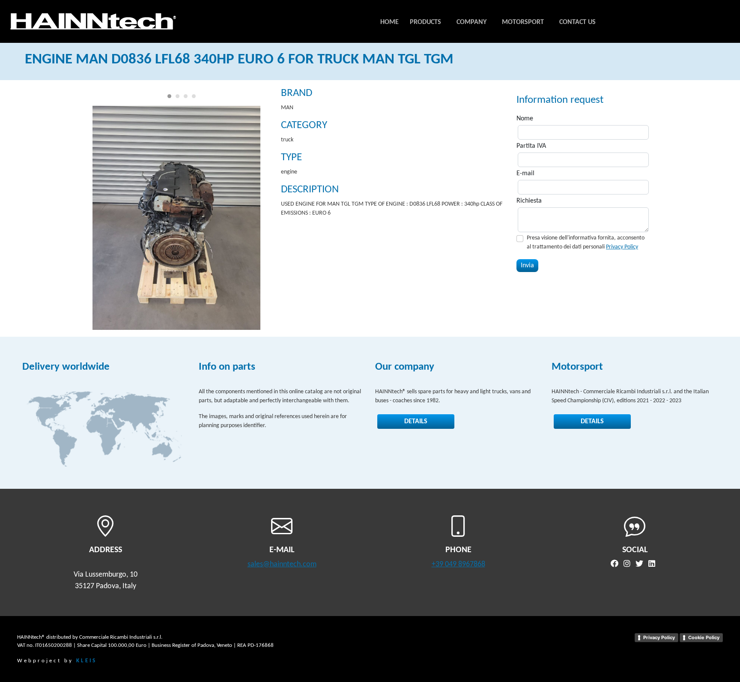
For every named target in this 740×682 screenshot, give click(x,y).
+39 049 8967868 (458, 564)
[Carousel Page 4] (194, 96)
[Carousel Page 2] (177, 96)
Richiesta (529, 200)
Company (471, 22)
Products (425, 22)
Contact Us (577, 22)
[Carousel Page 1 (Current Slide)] (169, 96)
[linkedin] (653, 564)
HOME (389, 22)
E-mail (525, 173)
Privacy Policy (622, 247)
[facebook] (616, 564)
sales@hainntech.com (282, 564)
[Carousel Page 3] (186, 96)
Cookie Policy (703, 637)
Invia (527, 265)
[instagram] (629, 564)
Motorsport (523, 22)
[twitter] (641, 564)
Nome (524, 118)
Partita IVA (531, 146)
